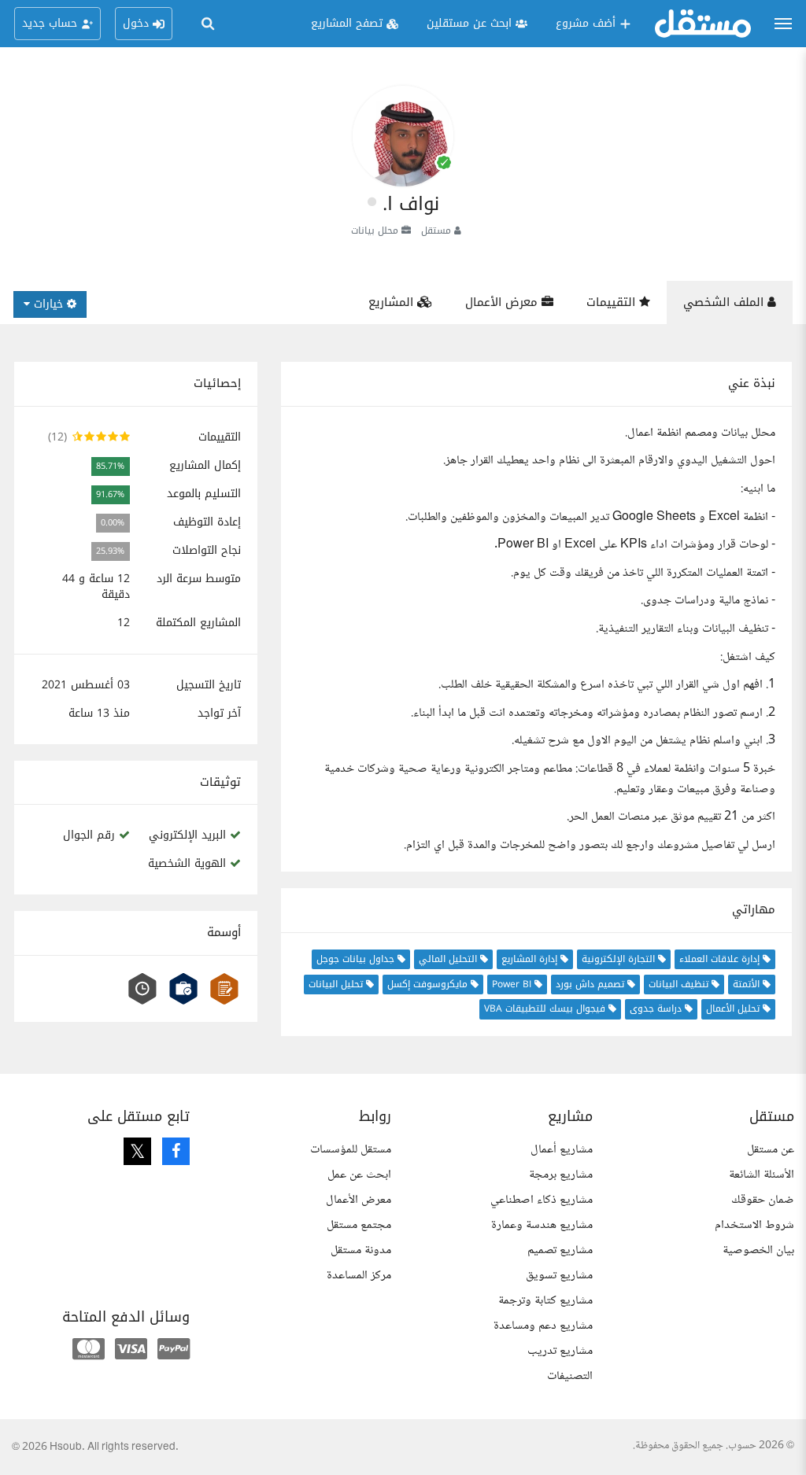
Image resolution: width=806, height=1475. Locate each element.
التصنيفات (570, 1376)
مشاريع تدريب (560, 1351)
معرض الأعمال (503, 302)
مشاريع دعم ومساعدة (543, 1326)
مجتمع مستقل (359, 1225)
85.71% (110, 466)
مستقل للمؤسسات (350, 1149)
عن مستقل (770, 1149)
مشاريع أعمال (562, 1149)
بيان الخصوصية (758, 1250)
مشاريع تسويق (559, 1275)
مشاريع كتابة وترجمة (545, 1300)
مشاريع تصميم (560, 1250)
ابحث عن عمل (359, 1175)
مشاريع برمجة (561, 1175)
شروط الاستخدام (754, 1225)
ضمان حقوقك (762, 1200)
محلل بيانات (374, 230)
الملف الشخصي (725, 302)
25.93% (110, 551)
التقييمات (612, 302)
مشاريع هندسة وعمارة (542, 1225)
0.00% (112, 522)
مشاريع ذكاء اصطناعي (541, 1200)
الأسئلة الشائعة (761, 1175)
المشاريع (392, 302)
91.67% (110, 494)
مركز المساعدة (359, 1275)
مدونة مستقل (361, 1250)
